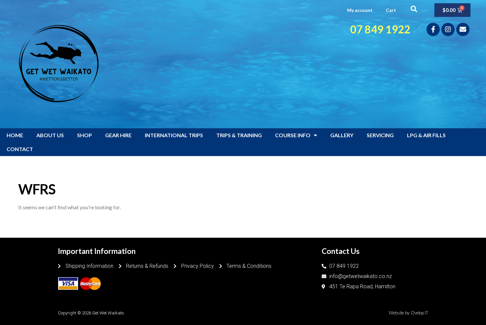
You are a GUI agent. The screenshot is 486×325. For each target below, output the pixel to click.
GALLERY (341, 135)
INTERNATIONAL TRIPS (174, 135)
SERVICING (380, 135)
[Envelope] (462, 29)
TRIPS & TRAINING (239, 135)
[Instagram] (448, 29)
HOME (15, 135)
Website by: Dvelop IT (408, 312)
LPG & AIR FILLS (426, 135)
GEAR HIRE (118, 135)
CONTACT (20, 149)
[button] (413, 8)
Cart (391, 10)
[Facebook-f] (433, 29)
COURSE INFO (292, 135)
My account (360, 10)
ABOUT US (50, 135)
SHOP (84, 135)
